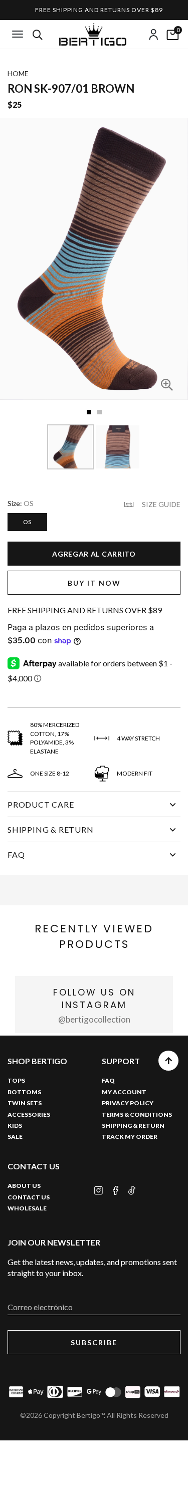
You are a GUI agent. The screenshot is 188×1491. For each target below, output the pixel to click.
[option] (94, 259)
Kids (15, 1125)
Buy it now (94, 583)
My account (124, 1092)
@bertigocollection (94, 1019)
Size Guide (161, 504)
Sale (15, 1136)
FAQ (16, 854)
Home (18, 73)
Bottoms (24, 1092)
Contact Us (29, 1197)
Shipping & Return (51, 829)
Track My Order (129, 1136)
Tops (16, 1080)
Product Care (41, 804)
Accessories (29, 1114)
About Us (24, 1185)
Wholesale (27, 1208)
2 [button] (99, 412)
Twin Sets (25, 1103)
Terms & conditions (137, 1114)
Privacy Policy (127, 1103)
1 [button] (89, 412)
